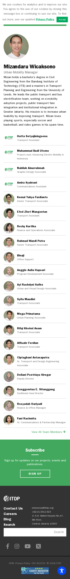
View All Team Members (47, 432)
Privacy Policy (22, 563)
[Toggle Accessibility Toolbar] (61, 570)
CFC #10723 (38, 563)
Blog (7, 519)
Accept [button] (62, 19)
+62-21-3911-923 (41, 511)
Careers (10, 514)
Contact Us (13, 508)
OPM (11, 563)
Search (9, 524)
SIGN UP (35, 473)
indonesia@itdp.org (43, 507)
